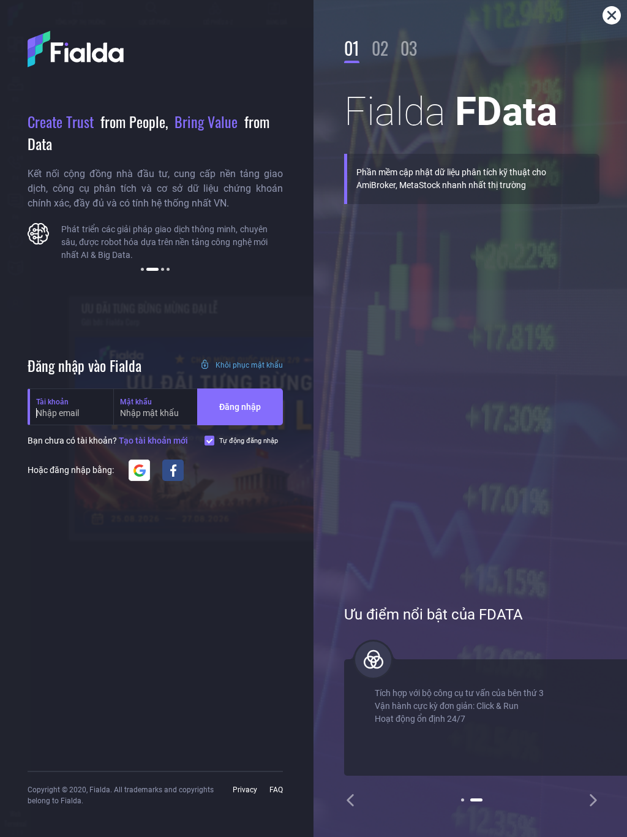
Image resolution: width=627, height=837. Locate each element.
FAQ (276, 790)
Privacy (245, 790)
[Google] (139, 470)
